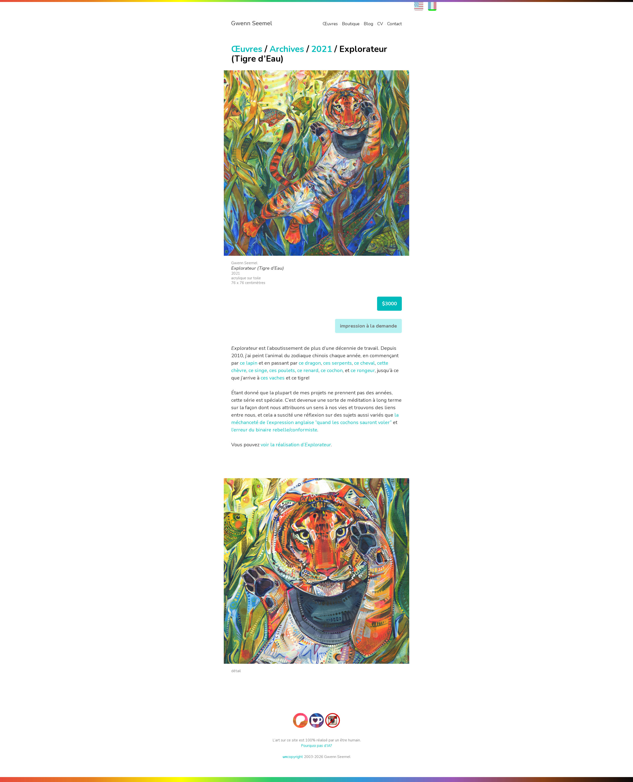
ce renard (307, 370)
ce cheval (364, 363)
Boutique (351, 24)
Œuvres (330, 24)
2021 (321, 49)
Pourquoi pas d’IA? (316, 745)
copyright (293, 756)
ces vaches (273, 378)
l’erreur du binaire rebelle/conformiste (274, 430)
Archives (287, 49)
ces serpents (337, 363)
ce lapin (248, 363)
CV (380, 24)
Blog (368, 24)
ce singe (258, 370)
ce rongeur (363, 370)
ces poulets (282, 370)
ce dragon (310, 363)
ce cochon (332, 370)
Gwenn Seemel (251, 23)
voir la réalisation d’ (296, 444)
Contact (394, 24)
